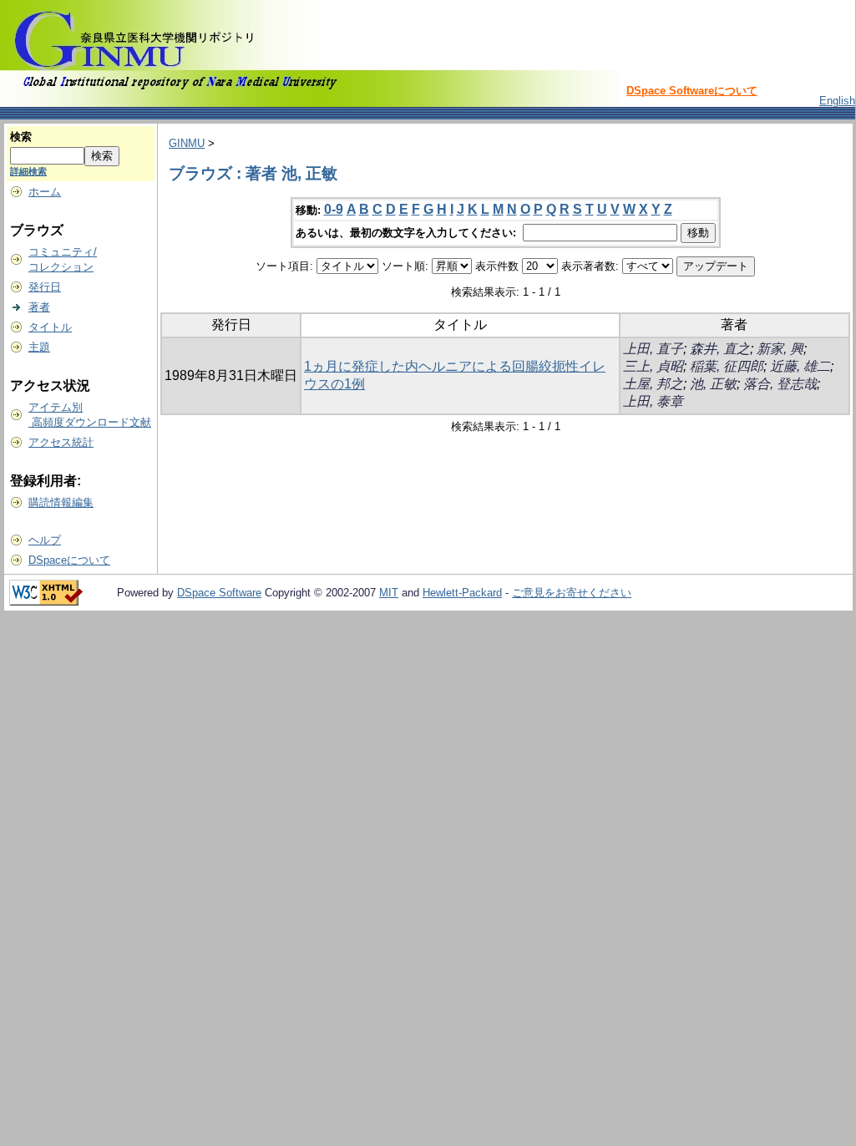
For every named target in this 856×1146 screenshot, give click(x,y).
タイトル (50, 327)
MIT (388, 592)
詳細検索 (28, 171)
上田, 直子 (653, 349)
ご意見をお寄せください (571, 592)
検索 (21, 136)
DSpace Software (219, 592)
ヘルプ (44, 540)
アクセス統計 (61, 442)
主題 (39, 347)
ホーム (44, 191)
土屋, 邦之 (653, 384)
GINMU (187, 143)
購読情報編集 (61, 502)
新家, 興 (780, 349)
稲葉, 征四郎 (726, 366)
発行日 (44, 287)
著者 (39, 307)
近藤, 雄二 (800, 366)
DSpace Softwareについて (691, 90)
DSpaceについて (69, 560)
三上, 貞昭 (653, 366)
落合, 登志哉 (780, 384)
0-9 (333, 209)
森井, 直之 (720, 349)
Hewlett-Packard (462, 592)
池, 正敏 (713, 384)
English (837, 100)
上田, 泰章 (653, 401)
